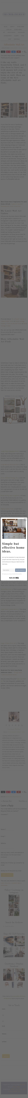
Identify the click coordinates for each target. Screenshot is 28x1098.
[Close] (25, 519)
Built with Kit (14, 578)
